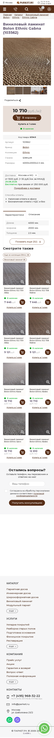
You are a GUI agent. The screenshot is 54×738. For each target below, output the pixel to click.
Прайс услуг (14, 660)
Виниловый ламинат (19, 601)
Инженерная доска (18, 593)
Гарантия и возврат (18, 668)
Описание (34, 214)
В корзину (29, 117)
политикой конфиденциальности (30, 494)
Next (48, 61)
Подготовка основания (20, 632)
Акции (10, 664)
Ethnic (26, 152)
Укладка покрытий (17, 624)
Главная (7, 14)
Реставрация (14, 640)
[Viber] (17, 722)
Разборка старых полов (20, 628)
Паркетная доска (17, 589)
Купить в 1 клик (14, 307)
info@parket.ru (21, 704)
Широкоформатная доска (22, 597)
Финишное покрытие (19, 636)
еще (11, 610)
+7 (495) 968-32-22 (25, 696)
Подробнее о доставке (27, 188)
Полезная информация (21, 676)
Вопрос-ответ (14, 672)
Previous (6, 61)
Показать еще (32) (26, 241)
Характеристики (14, 215)
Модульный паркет (18, 605)
